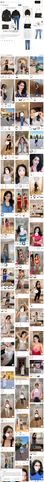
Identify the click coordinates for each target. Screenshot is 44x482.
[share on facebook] (4, 40)
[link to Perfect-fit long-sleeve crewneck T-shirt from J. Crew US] (28, 34)
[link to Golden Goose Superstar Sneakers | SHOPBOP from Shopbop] (38, 23)
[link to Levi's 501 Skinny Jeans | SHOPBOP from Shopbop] (38, 34)
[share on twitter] (9, 40)
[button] (42, 2)
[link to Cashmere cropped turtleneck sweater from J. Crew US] (28, 13)
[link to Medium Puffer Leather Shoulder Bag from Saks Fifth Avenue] (28, 23)
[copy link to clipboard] (12, 40)
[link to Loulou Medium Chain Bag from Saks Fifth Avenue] (38, 13)
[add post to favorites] (19, 32)
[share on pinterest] (7, 40)
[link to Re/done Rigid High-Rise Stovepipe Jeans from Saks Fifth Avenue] (28, 45)
